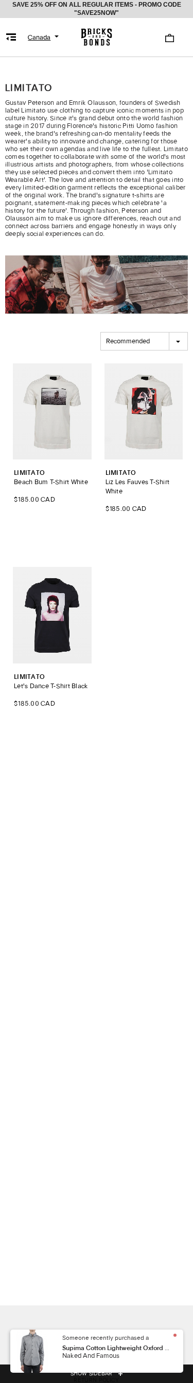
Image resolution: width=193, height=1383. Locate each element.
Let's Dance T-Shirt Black (51, 682)
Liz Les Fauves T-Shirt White (138, 482)
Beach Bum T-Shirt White (51, 478)
